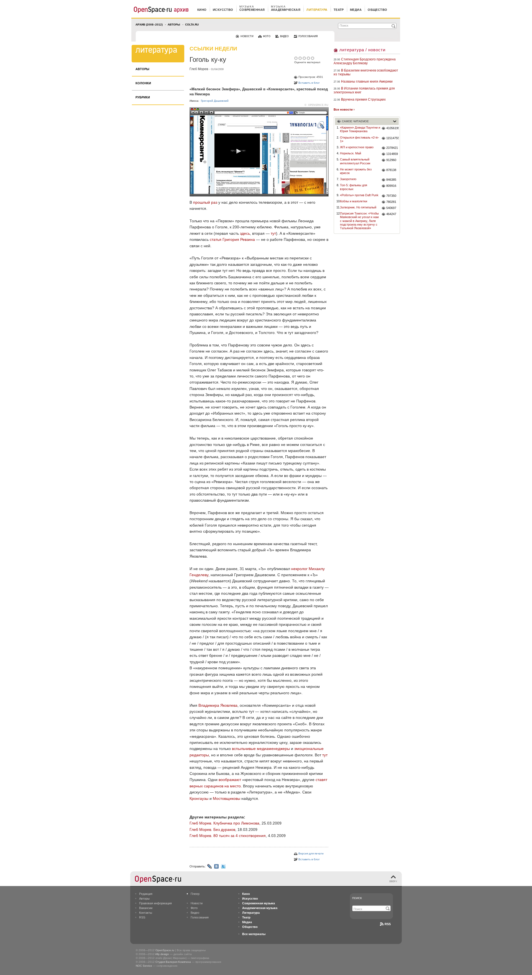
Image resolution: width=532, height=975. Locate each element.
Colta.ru (192, 24)
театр (339, 9)
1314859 (392, 153)
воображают (230, 779)
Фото (194, 908)
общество (377, 9)
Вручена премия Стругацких (363, 99)
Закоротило (348, 179)
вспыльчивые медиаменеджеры (261, 748)
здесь (245, 233)
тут (273, 233)
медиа (356, 9)
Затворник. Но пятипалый (358, 207)
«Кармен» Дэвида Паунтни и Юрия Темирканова (360, 129)
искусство (223, 9)
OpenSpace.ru (164, 950)
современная (252, 9)
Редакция (145, 893)
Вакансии (145, 908)
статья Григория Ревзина (232, 239)
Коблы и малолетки (353, 201)
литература (316, 9)
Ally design (162, 954)
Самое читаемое (355, 121)
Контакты (145, 912)
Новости (197, 903)
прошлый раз (205, 202)
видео (284, 36)
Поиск (357, 898)
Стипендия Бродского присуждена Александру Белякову (365, 61)
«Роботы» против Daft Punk (359, 195)
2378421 (392, 147)
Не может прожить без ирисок (356, 171)
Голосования (200, 917)
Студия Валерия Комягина (173, 961)
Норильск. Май (350, 153)
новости (247, 36)
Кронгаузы (199, 798)
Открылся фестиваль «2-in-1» (359, 139)
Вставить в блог (309, 82)
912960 (391, 160)
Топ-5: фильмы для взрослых (353, 186)
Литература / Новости (362, 49)
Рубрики (142, 97)
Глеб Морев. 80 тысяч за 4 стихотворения (228, 835)
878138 (391, 170)
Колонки (143, 83)
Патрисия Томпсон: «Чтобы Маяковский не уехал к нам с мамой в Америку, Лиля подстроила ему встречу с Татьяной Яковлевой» (359, 221)
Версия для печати (311, 853)
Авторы (174, 24)
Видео (195, 912)
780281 (391, 201)
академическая (286, 9)
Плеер (195, 893)
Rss (388, 924)
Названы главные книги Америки (367, 81)
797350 (391, 195)
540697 (391, 208)
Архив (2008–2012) (149, 24)
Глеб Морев (199, 69)
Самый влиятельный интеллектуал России (355, 161)
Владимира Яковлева (217, 705)
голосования (308, 36)
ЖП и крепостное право (357, 147)
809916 (391, 185)
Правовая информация (155, 903)
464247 (391, 214)
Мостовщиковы (226, 798)
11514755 (392, 138)
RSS (142, 917)
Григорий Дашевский (215, 100)
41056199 (392, 128)
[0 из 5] (296, 58)
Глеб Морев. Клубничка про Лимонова (224, 823)
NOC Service (144, 965)
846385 (391, 179)
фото (266, 36)
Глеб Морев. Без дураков (212, 829)
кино (202, 9)
